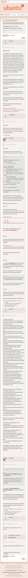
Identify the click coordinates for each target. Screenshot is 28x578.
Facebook (6, 553)
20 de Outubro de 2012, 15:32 (11, 523)
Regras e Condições (12, 567)
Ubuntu (10, 573)
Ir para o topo (5, 556)
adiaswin (12, 115)
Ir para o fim (5, 35)
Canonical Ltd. (16, 573)
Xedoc (11, 41)
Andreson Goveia (15, 535)
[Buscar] (19, 15)
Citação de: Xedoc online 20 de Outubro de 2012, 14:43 (14, 469)
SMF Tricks (19, 570)
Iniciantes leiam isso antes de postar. (12, 552)
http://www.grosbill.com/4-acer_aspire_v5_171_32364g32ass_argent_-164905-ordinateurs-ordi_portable (13, 110)
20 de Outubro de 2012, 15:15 (11, 464)
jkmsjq (11, 138)
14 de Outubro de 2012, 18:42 (11, 121)
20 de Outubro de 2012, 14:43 (11, 315)
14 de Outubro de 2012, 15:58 (8, 47)
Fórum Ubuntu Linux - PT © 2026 (14, 565)
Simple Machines (18, 575)
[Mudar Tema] (8, 1)
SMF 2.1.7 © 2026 (10, 575)
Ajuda (6, 567)
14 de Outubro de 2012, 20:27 (11, 144)
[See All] (3, 20)
